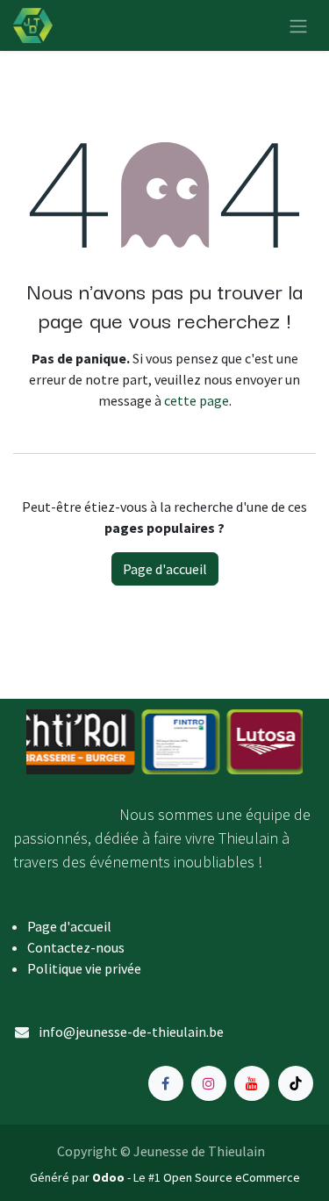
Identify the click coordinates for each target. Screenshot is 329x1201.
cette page (196, 400)
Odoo (109, 1177)
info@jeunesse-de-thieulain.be (131, 1031)
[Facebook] (165, 1083)
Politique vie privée (84, 968)
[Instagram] (208, 1083)
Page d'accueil (165, 569)
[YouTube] (251, 1083)
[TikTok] (295, 1083)
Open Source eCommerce (231, 1177)
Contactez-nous (76, 947)
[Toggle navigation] (298, 25)
